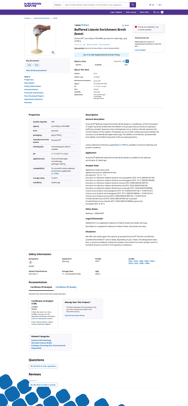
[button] (116, 12)
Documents (42, 318)
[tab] (29, 18)
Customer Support (44, 324)
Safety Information (32, 86)
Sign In (85, 55)
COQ (37, 65)
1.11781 (55, 173)
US (153, 5)
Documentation (31, 89)
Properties (29, 79)
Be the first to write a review (44, 385)
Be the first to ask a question (43, 366)
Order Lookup (131, 12)
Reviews (28, 102)
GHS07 (31, 266)
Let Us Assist (140, 50)
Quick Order (144, 12)
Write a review (92, 44)
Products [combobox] (58, 5)
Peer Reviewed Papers (34, 96)
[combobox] (94, 4)
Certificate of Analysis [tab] (41, 287)
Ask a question (104, 44)
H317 (97, 261)
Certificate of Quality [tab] (66, 287)
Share (127, 25)
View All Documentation (36, 70)
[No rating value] (78, 44)
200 (52, 122)
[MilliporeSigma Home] (32, 5)
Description (29, 83)
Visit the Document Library (75, 315)
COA (29, 65)
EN (160, 5)
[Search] (133, 4)
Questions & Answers (33, 99)
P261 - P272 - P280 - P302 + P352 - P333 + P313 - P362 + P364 (142, 262)
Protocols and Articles (33, 93)
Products (27, 18)
